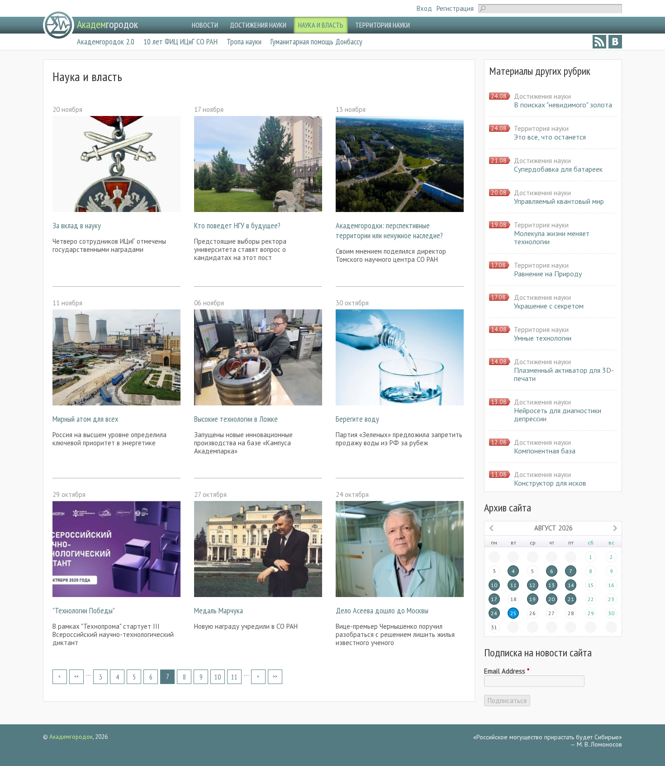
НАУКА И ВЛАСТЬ (320, 24)
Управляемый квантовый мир (559, 201)
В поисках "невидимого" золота (563, 104)
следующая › (258, 677)
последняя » (275, 677)
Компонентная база (544, 450)
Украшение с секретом (549, 305)
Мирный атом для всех (85, 419)
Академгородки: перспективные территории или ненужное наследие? (389, 230)
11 (234, 677)
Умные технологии (542, 337)
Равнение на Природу (548, 273)
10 (217, 677)
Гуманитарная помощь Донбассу (316, 41)
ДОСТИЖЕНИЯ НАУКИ (258, 24)
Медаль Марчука (218, 610)
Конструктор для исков (550, 482)
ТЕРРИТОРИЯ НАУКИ (382, 24)
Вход (424, 8)
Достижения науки (542, 96)
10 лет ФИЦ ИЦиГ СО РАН (180, 41)
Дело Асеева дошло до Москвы (382, 610)
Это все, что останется (550, 136)
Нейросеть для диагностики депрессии (557, 414)
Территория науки (541, 128)
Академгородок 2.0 (105, 41)
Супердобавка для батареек (558, 168)
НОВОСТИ (205, 24)
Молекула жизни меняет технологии (551, 237)
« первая (59, 677)
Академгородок (71, 737)
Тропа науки (244, 41)
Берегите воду (357, 419)
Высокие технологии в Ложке (236, 419)
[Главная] (58, 25)
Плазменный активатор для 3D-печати (564, 374)
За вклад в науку (76, 225)
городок (107, 24)
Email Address (506, 671)
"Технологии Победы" (83, 610)
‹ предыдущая (76, 677)
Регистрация (455, 8)
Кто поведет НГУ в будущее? (237, 225)
